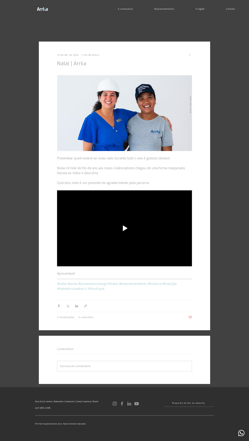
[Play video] (124, 228)
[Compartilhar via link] (85, 306)
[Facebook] (122, 403)
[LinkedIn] (129, 403)
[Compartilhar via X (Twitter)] (67, 306)
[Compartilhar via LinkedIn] (76, 306)
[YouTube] (136, 403)
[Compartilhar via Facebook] (59, 306)
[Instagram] (114, 403)
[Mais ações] (190, 55)
